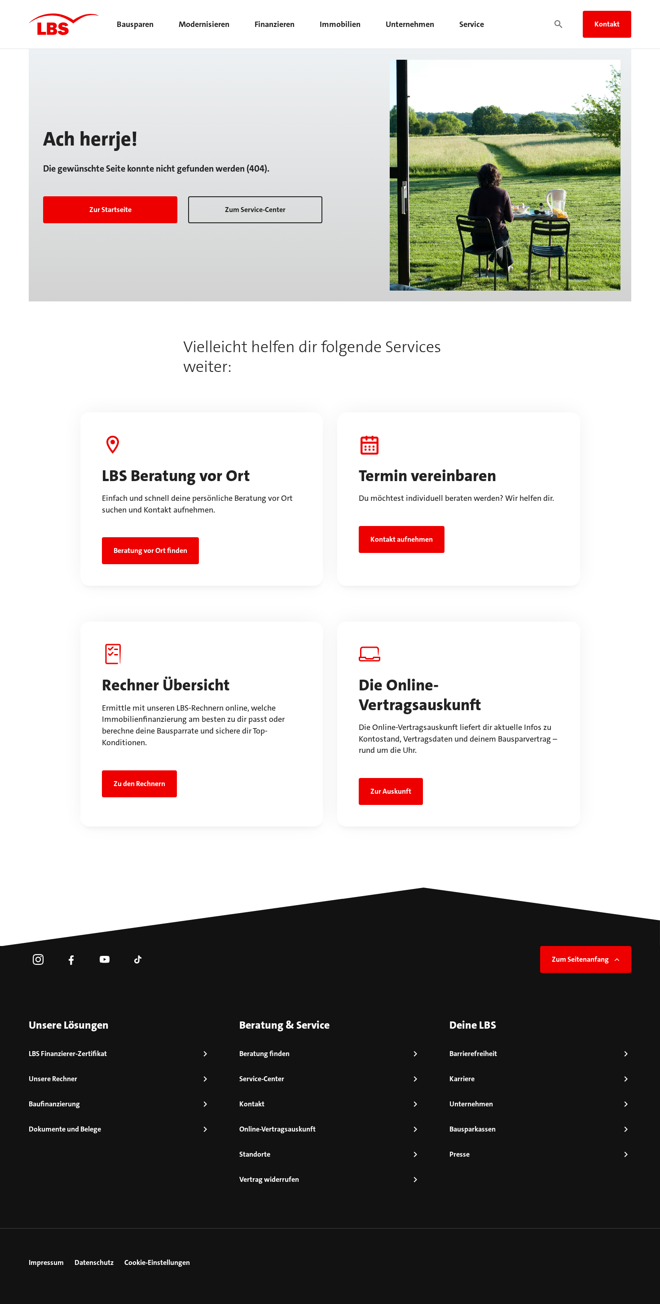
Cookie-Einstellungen (157, 1262)
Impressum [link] (46, 1262)
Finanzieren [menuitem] (275, 24)
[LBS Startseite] (64, 24)
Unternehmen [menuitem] (410, 24)
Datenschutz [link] (94, 1262)
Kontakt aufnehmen (401, 539)
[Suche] (558, 24)
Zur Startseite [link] (110, 209)
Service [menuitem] (471, 24)
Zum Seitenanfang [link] (580, 959)
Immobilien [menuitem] (340, 24)
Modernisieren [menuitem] (204, 24)
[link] (38, 959)
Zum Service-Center (255, 209)
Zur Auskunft (390, 791)
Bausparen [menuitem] (135, 24)
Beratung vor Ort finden (150, 550)
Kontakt (607, 24)
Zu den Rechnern (139, 783)
